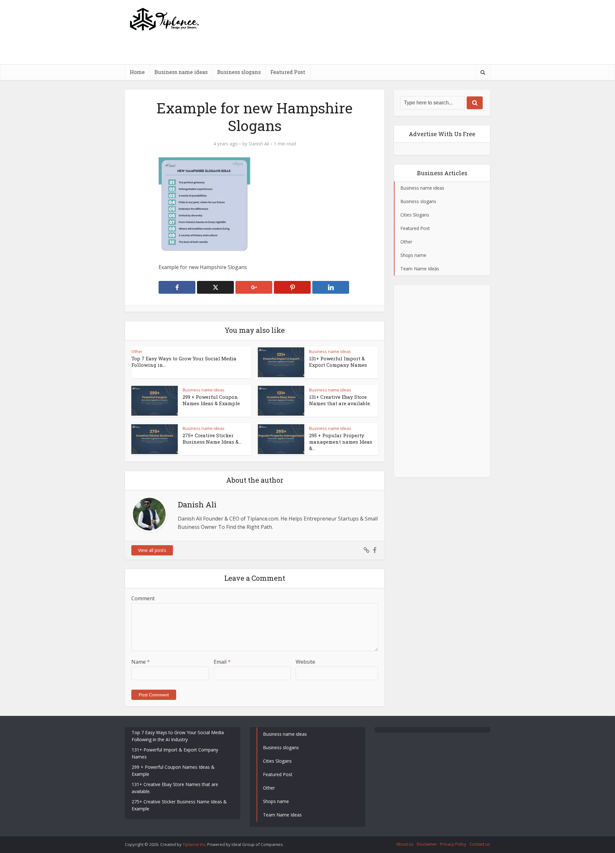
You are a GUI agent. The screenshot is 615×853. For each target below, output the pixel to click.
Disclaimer (427, 844)
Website (305, 661)
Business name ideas (181, 72)
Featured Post (287, 72)
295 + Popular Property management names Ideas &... (340, 442)
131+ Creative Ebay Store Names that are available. (340, 400)
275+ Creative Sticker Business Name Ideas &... (212, 438)
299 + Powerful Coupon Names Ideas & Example (211, 400)
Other (137, 351)
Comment (143, 598)
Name (140, 661)
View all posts (152, 550)
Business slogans (239, 72)
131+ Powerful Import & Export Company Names (338, 361)
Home (137, 72)
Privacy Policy (453, 844)
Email (222, 661)
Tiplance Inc (194, 844)
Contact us (480, 844)
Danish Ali (259, 144)
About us (405, 844)
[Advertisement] (373, 62)
